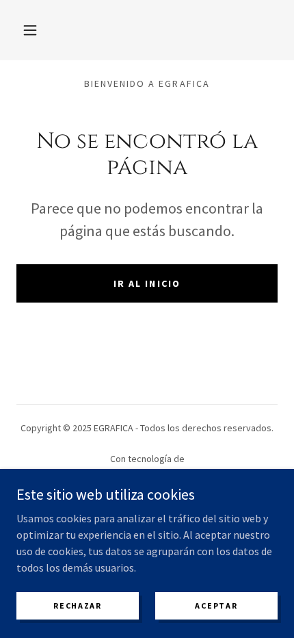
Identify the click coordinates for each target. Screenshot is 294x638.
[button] (30, 30)
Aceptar (216, 605)
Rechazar (77, 605)
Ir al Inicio (146, 283)
